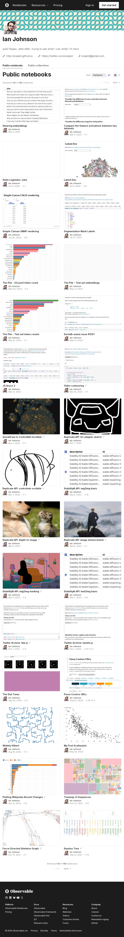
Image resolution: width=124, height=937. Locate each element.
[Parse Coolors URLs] (92, 673)
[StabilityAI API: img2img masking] (31, 571)
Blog (65, 908)
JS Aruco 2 (9, 385)
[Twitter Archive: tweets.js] (92, 622)
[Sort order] (109, 75)
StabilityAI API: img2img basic (80, 488)
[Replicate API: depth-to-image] (31, 519)
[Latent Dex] (92, 159)
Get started (109, 5)
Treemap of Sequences (77, 797)
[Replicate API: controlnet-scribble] (31, 468)
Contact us (96, 916)
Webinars (67, 912)
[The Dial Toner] (31, 673)
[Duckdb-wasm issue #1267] (92, 313)
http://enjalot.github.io (19, 56)
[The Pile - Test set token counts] (31, 313)
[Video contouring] (92, 365)
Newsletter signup (100, 919)
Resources (38, 5)
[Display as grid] (115, 75)
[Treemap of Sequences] (92, 776)
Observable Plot (41, 915)
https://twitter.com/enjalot (57, 56)
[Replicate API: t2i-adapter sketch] (92, 416)
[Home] (19, 892)
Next (115, 82)
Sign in (90, 5)
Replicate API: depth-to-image (20, 540)
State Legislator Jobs (15, 179)
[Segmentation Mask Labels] (92, 211)
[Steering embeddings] (31, 105)
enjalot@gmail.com (93, 56)
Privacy (34, 930)
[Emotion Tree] (92, 828)
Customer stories (71, 919)
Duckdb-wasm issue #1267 (79, 334)
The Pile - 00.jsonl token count (20, 282)
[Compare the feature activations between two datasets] (92, 105)
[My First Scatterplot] (92, 725)
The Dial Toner (11, 694)
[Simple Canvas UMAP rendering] (31, 211)
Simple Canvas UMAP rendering (21, 231)
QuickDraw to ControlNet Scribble (22, 437)
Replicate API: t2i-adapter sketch (83, 437)
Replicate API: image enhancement (84, 540)
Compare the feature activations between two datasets (90, 127)
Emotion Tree (71, 848)
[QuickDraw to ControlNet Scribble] (31, 416)
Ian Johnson (14, 129)
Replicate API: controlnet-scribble (22, 488)
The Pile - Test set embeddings (82, 282)
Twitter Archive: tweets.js (78, 642)
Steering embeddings (15, 125)
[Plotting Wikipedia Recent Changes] (31, 776)
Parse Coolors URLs (75, 694)
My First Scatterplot (75, 745)
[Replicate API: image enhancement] (92, 519)
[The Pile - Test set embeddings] (92, 262)
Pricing (57, 5)
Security (44, 930)
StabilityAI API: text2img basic (81, 591)
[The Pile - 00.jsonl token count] (31, 262)
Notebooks (19, 5)
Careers (95, 912)
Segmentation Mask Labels (79, 231)
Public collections (38, 65)
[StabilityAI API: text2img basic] (92, 571)
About (94, 908)
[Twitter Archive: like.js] (31, 622)
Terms (54, 930)
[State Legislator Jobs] (31, 159)
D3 (35, 919)
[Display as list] (119, 75)
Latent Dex (70, 179)
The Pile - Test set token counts (21, 334)
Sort (88, 75)
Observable (39, 908)
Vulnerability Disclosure (70, 930)
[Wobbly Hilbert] (31, 725)
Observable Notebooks (16, 908)
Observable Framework (45, 912)
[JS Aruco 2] (31, 365)
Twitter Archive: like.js (15, 642)
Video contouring (74, 385)
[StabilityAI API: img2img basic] (92, 468)
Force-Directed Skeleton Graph (21, 848)
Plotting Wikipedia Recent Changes (23, 797)
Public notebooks (13, 65)
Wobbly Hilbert (11, 745)
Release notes (41, 923)
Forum (66, 923)
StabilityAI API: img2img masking (21, 591)
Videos (66, 915)
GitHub (94, 923)
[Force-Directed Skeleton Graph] (31, 828)
